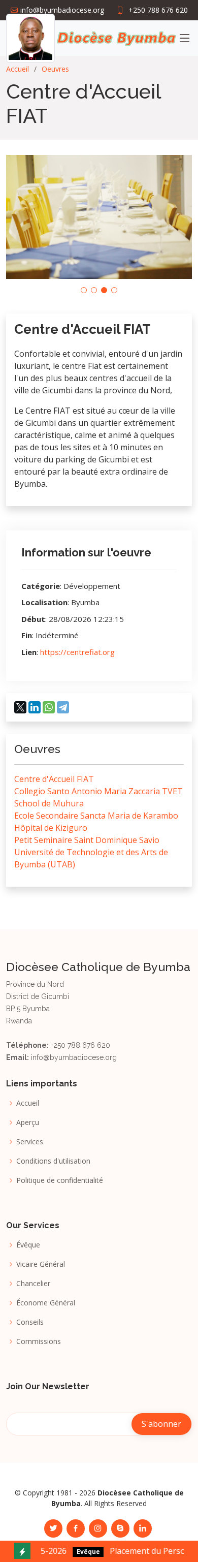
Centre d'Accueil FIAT (54, 779)
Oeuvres (55, 69)
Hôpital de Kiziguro (50, 827)
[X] (20, 707)
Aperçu (27, 1122)
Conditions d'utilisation (53, 1161)
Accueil (17, 69)
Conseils (30, 1322)
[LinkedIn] (34, 707)
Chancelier (33, 1283)
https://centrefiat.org (77, 652)
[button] (84, 290)
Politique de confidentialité (59, 1180)
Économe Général (45, 1302)
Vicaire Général (40, 1264)
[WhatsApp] (49, 707)
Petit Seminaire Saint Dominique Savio (86, 840)
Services (29, 1141)
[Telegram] (63, 707)
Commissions (38, 1341)
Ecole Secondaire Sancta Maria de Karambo (96, 815)
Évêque (28, 1244)
